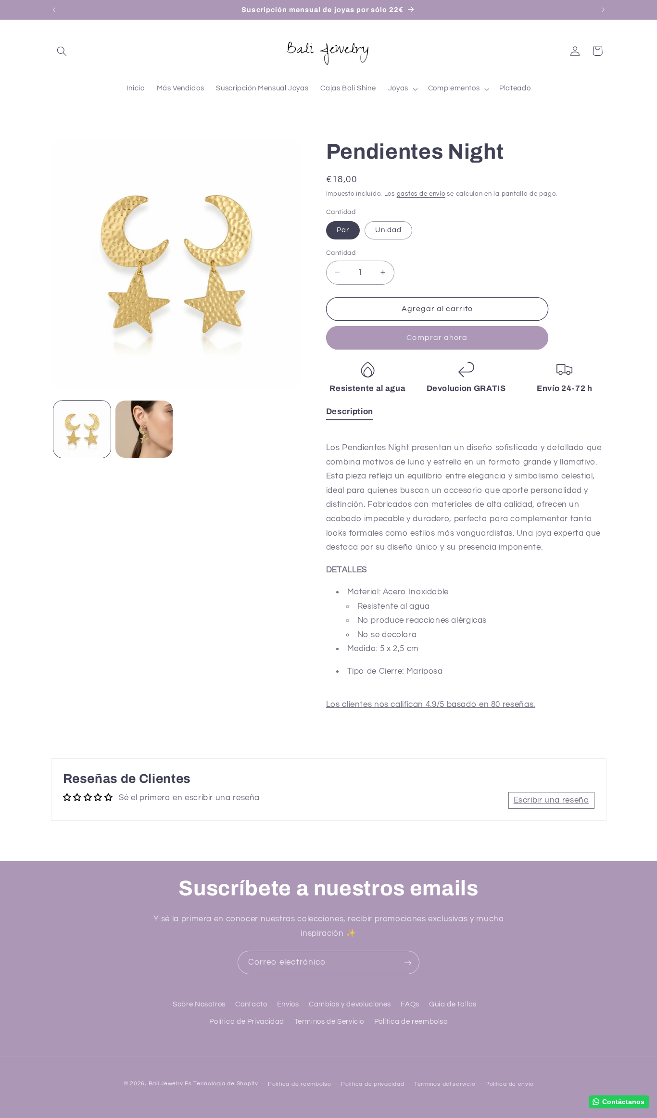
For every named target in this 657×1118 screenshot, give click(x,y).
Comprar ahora (436, 337)
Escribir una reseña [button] (551, 800)
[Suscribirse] (408, 962)
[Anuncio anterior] (53, 9)
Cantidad (340, 252)
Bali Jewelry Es (170, 1083)
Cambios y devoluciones (350, 1004)
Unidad (388, 229)
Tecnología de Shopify (225, 1083)
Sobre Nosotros (199, 1004)
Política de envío (509, 1084)
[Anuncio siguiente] (603, 9)
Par (343, 229)
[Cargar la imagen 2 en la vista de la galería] (144, 429)
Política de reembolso (411, 1021)
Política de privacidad (372, 1084)
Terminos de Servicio (329, 1021)
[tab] (349, 413)
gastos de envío (421, 193)
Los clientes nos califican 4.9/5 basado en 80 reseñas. (430, 704)
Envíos (288, 1004)
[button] (62, 51)
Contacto (251, 1004)
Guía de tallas (453, 1004)
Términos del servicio (444, 1084)
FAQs (410, 1004)
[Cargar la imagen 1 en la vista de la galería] (82, 429)
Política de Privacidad (246, 1021)
